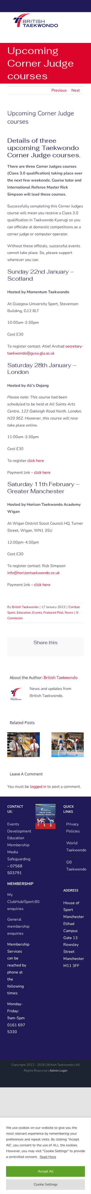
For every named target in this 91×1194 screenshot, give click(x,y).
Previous (59, 90)
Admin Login (58, 1070)
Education (24, 612)
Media (12, 852)
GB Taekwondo (73, 866)
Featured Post (53, 612)
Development (19, 831)
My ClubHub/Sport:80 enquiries (23, 901)
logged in (38, 786)
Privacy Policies (73, 828)
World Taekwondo (73, 846)
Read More (48, 1156)
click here (35, 460)
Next (75, 90)
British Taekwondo (25, 607)
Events (37, 612)
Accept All (45, 1171)
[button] (11, 744)
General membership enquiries (18, 926)
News (69, 612)
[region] (45, 1156)
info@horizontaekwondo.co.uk (33, 573)
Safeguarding (18, 859)
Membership (18, 845)
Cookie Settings (46, 1184)
